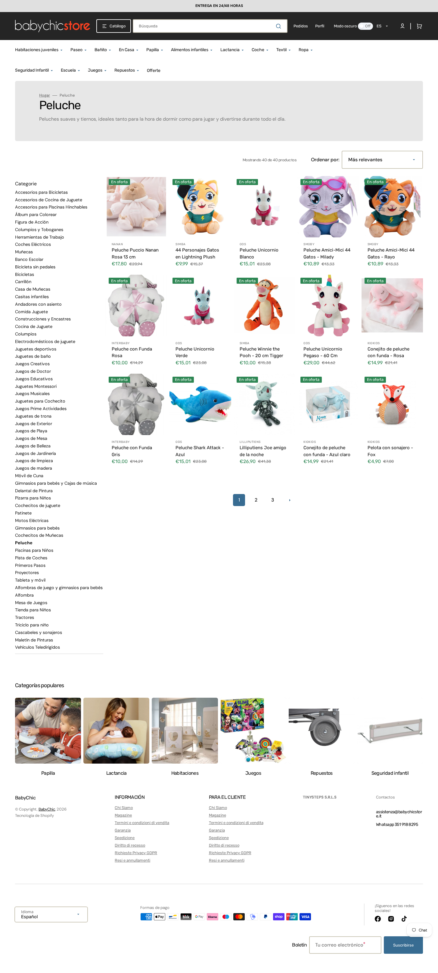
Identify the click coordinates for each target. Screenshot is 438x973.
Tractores (24, 617)
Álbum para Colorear (36, 214)
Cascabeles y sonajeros (38, 632)
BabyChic (47, 809)
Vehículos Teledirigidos (37, 647)
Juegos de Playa (31, 431)
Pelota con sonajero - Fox (390, 451)
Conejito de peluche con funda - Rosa (388, 352)
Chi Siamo (124, 807)
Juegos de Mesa (31, 438)
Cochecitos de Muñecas (39, 535)
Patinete (23, 513)
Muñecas (24, 252)
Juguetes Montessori (36, 386)
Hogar (44, 95)
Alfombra (24, 595)
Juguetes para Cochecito (40, 401)
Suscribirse (403, 945)
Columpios (25, 334)
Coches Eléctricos (33, 244)
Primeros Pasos (30, 565)
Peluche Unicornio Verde (195, 352)
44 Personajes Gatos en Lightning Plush (197, 253)
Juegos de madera (33, 468)
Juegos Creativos (32, 363)
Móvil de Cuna (29, 475)
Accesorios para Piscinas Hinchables (51, 207)
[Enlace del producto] (136, 224)
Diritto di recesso (130, 845)
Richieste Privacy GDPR (136, 853)
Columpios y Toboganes (39, 229)
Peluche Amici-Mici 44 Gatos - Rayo (391, 253)
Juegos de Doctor (33, 371)
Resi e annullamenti (132, 860)
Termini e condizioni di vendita (142, 822)
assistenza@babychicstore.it (399, 814)
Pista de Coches (31, 558)
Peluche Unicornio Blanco (259, 253)
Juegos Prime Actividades (41, 408)
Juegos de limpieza (34, 460)
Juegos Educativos (34, 378)
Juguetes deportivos (35, 349)
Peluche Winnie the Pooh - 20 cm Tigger (261, 352)
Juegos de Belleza (33, 446)
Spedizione (125, 838)
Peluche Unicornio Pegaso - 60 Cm (322, 352)
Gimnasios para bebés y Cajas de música (56, 483)
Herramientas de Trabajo (39, 237)
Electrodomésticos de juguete (45, 341)
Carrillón (23, 281)
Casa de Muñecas (32, 289)
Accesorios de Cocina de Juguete (48, 199)
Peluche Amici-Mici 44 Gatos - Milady (326, 253)
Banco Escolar (29, 259)
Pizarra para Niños (33, 498)
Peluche (24, 542)
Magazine (123, 815)
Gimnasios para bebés (37, 528)
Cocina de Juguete (33, 326)
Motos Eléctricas (31, 520)
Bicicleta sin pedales (35, 267)
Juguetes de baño (33, 356)
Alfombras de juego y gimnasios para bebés (59, 587)
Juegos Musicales (32, 393)
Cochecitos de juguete (37, 505)
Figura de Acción (31, 222)
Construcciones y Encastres (43, 319)
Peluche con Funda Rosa (132, 352)
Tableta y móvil (30, 580)
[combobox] (210, 26)
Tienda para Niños (33, 610)
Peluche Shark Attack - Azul (200, 451)
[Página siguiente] (290, 500)
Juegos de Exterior (33, 423)
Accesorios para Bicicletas (41, 192)
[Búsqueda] (279, 26)
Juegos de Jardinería (35, 453)
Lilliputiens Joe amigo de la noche (263, 451)
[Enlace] (219, 6)
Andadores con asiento (38, 304)
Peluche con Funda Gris (132, 451)
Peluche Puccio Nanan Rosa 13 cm (135, 253)
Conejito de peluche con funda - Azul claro (326, 451)
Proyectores (27, 572)
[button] (418, 26)
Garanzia (123, 830)
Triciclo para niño (32, 625)
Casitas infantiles (32, 296)
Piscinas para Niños (34, 550)
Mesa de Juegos (31, 602)
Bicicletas (24, 274)
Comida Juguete (31, 311)
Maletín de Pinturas (34, 640)
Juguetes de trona (33, 416)
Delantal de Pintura (34, 490)
